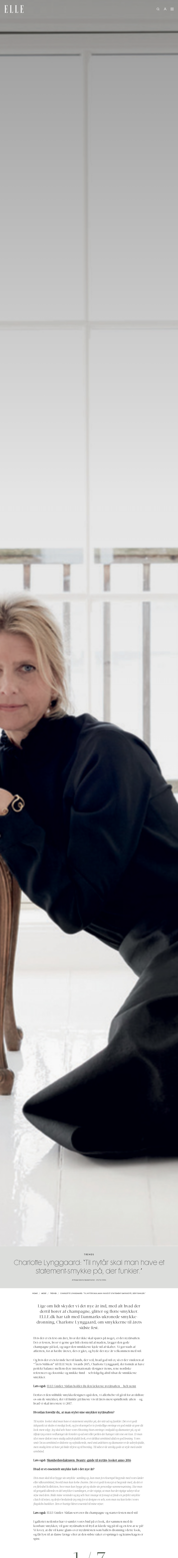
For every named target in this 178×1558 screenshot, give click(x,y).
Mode (44, 1293)
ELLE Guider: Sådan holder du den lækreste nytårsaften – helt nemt (91, 1386)
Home (35, 1293)
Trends (89, 1255)
